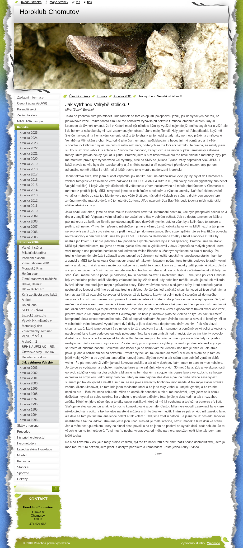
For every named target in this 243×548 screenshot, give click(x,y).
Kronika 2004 (122, 96)
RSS (78, 2)
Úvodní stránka (79, 96)
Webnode (213, 543)
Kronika (102, 96)
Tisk (89, 2)
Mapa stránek (59, 2)
